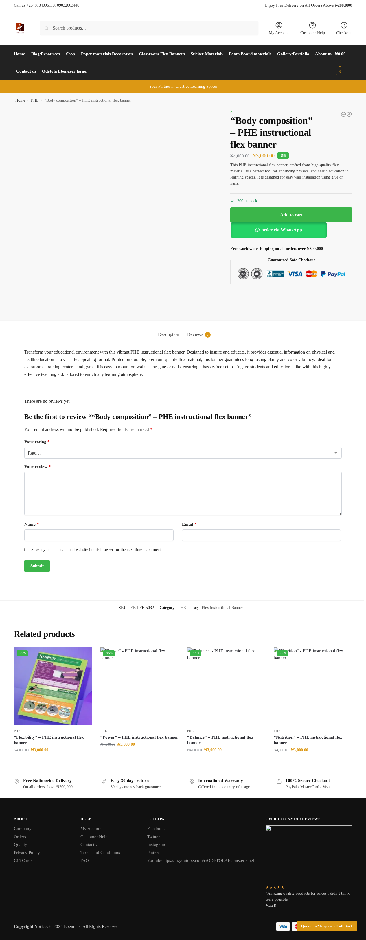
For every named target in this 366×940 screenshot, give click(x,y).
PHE (35, 100)
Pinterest (155, 852)
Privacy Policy (27, 852)
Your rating (37, 441)
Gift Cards (23, 860)
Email (189, 524)
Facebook (156, 828)
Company (23, 828)
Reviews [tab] (198, 334)
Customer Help (312, 33)
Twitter (153, 836)
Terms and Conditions (100, 852)
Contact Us (90, 844)
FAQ (84, 860)
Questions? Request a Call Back (327, 926)
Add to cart (291, 214)
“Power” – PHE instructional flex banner (139, 737)
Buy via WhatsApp (55, 762)
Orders (20, 836)
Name (31, 524)
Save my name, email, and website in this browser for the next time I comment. (96, 549)
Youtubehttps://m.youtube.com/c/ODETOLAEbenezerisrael (200, 860)
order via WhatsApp (282, 229)
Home (20, 100)
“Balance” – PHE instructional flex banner (220, 740)
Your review (37, 466)
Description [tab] (168, 334)
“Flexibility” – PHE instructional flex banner (49, 740)
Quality (20, 844)
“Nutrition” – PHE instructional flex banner (308, 740)
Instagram (156, 844)
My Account (279, 33)
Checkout (344, 33)
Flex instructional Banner (222, 608)
